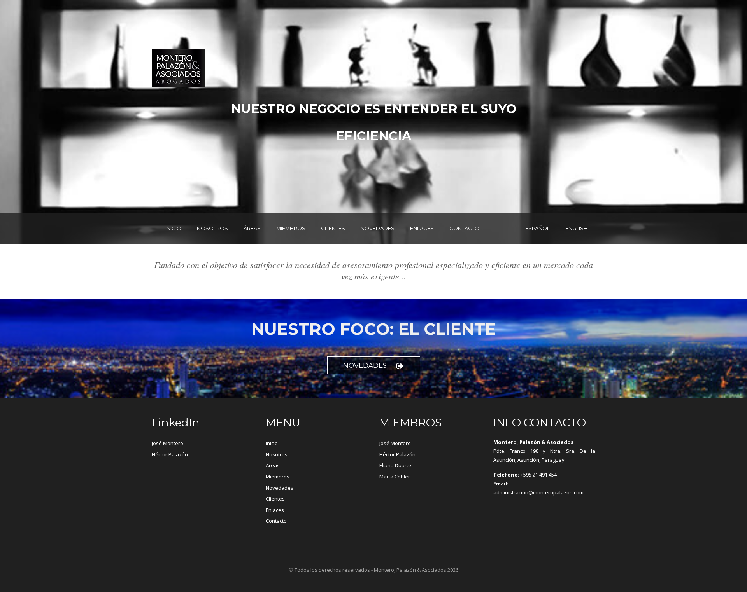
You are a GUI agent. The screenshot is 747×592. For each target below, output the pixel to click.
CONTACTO (464, 228)
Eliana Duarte (395, 465)
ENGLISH (576, 228)
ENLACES (422, 228)
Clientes (275, 498)
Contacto (276, 520)
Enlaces (275, 509)
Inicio (272, 443)
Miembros (277, 476)
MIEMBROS (290, 228)
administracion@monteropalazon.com (538, 492)
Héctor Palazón (170, 454)
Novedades (365, 365)
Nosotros (277, 454)
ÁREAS (252, 228)
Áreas (273, 465)
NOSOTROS (212, 228)
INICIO (173, 228)
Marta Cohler (394, 476)
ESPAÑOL (537, 228)
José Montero (167, 443)
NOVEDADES (378, 228)
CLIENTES (333, 228)
